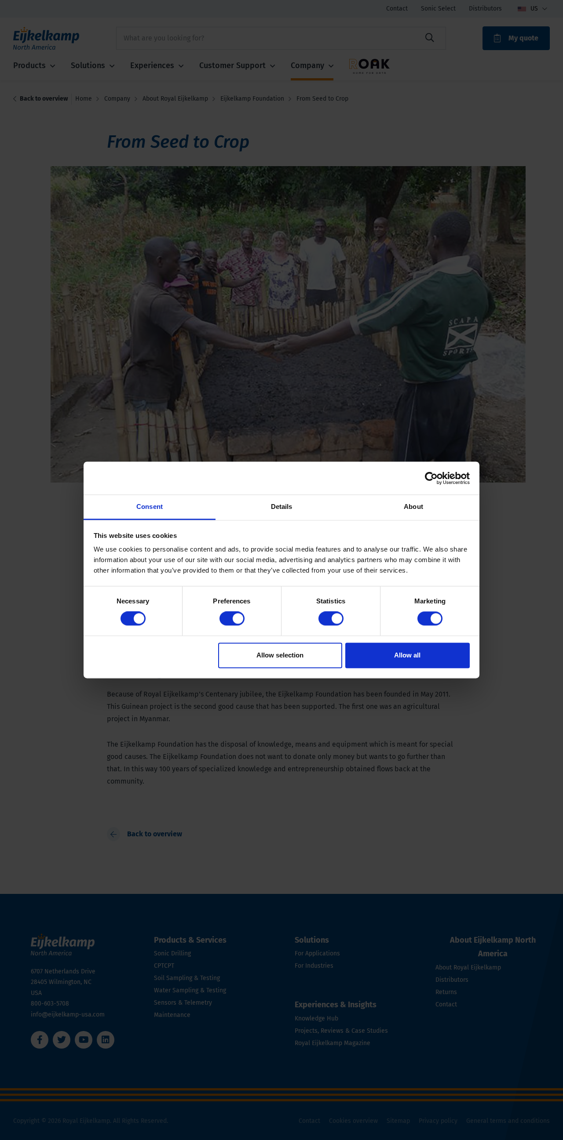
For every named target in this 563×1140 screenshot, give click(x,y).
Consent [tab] (149, 506)
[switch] (232, 619)
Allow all (407, 655)
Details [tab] (281, 506)
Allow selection (279, 655)
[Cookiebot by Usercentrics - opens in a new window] (431, 478)
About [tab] (413, 506)
